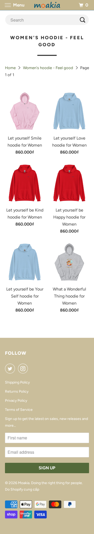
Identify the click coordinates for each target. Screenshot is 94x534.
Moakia (24, 483)
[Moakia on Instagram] (24, 368)
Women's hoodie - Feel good (48, 67)
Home (11, 67)
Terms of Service (19, 409)
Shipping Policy (17, 382)
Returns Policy (16, 391)
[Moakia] (47, 5)
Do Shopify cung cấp (22, 489)
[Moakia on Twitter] (11, 368)
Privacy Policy (16, 400)
